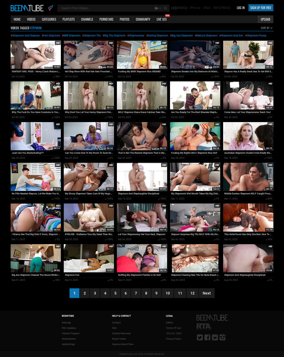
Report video (119, 338)
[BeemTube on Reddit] (215, 337)
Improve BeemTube (122, 344)
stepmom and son (232, 35)
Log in (241, 7)
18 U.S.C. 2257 (174, 333)
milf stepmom (72, 35)
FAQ (114, 328)
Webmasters (69, 338)
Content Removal (121, 333)
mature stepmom (206, 35)
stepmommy (136, 35)
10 (168, 293)
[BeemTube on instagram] (222, 337)
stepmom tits (92, 35)
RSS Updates (69, 328)
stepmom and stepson (26, 35)
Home (17, 19)
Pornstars (106, 19)
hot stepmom (51, 35)
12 (192, 293)
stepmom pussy (256, 35)
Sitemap (66, 322)
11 (180, 293)
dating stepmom (158, 35)
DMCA (169, 322)
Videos (31, 19)
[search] (165, 8)
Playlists (69, 19)
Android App (68, 344)
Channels (87, 19)
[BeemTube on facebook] (207, 337)
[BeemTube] (28, 8)
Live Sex (163, 18)
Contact (116, 322)
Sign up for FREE (260, 7)
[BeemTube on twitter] (200, 337)
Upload (265, 19)
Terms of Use (173, 328)
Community (143, 19)
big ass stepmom (182, 35)
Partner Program (71, 333)
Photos (124, 19)
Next (207, 293)
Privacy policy (173, 338)
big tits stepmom (114, 35)
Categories (49, 19)
